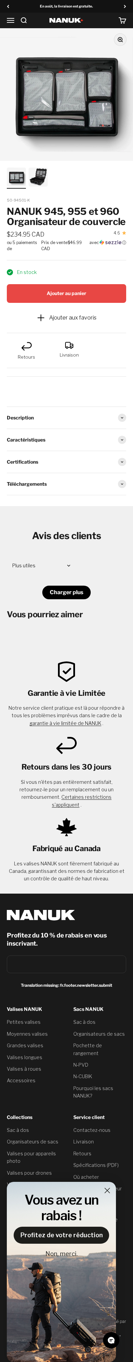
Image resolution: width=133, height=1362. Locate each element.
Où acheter (86, 1177)
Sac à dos (84, 1022)
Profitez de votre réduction (61, 1235)
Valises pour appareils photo (31, 1157)
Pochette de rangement (87, 1049)
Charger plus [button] (66, 592)
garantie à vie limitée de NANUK (65, 723)
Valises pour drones (29, 1173)
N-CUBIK (82, 1076)
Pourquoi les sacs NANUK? (93, 1092)
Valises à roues (24, 1069)
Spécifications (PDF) (96, 1165)
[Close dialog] (107, 1190)
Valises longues (24, 1057)
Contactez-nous (91, 1130)
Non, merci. (61, 1253)
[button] (66, 246)
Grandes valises (25, 1045)
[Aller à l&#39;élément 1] (16, 178)
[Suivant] (125, 6)
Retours (82, 1153)
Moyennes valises (27, 1034)
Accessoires (21, 1080)
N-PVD (80, 1065)
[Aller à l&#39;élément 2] (38, 178)
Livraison (83, 1141)
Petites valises (24, 1022)
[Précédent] (8, 6)
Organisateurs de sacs (99, 1034)
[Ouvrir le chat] (111, 1340)
